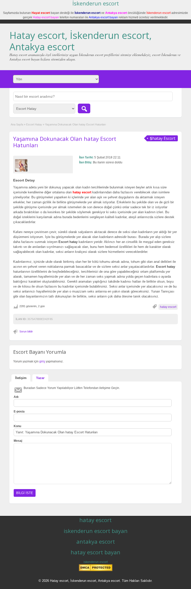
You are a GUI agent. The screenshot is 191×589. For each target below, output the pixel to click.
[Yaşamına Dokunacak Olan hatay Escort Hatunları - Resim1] (22, 165)
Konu (17, 426)
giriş (42, 361)
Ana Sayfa (17, 124)
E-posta (19, 411)
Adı (16, 397)
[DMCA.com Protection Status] (95, 570)
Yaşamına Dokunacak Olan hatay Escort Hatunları (64, 142)
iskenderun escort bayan (96, 530)
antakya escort (95, 541)
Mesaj (18, 440)
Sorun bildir (26, 331)
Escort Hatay (34, 124)
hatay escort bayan (95, 552)
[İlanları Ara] (84, 108)
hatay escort (168, 307)
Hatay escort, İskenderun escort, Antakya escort (80, 41)
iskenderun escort (96, 562)
